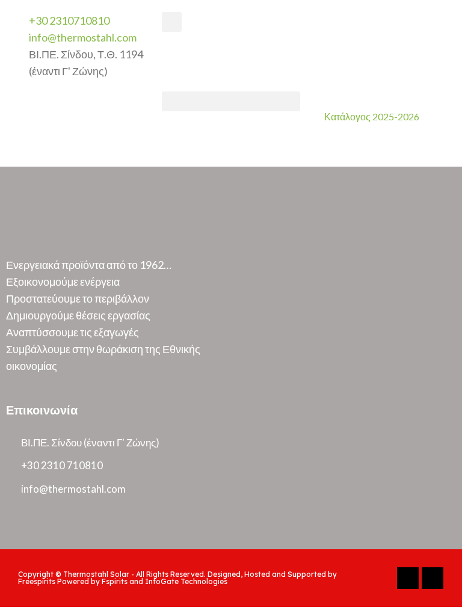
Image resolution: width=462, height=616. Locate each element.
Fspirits (115, 581)
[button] (231, 101)
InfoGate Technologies (186, 581)
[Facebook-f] (408, 578)
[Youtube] (432, 578)
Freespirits (36, 581)
